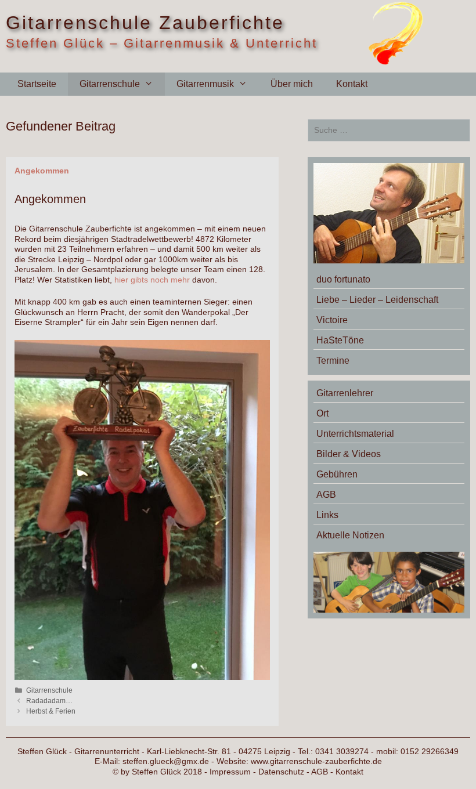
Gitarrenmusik (205, 84)
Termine (332, 360)
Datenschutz (281, 771)
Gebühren (337, 474)
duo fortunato (343, 279)
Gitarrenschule (110, 84)
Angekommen (42, 170)
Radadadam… (49, 701)
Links (327, 515)
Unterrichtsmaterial (355, 434)
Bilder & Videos (348, 454)
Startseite (36, 84)
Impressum (230, 771)
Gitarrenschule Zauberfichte (145, 22)
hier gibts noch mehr (152, 279)
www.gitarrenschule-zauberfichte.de (316, 761)
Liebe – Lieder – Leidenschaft (377, 300)
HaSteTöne (340, 340)
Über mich (292, 84)
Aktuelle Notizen (350, 535)
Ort (322, 413)
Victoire (332, 320)
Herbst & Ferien (50, 711)
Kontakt (351, 84)
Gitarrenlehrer (344, 393)
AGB (326, 495)
